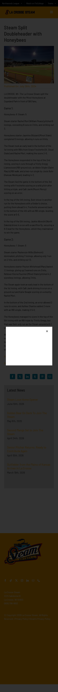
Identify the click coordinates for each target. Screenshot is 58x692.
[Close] (47, 331)
